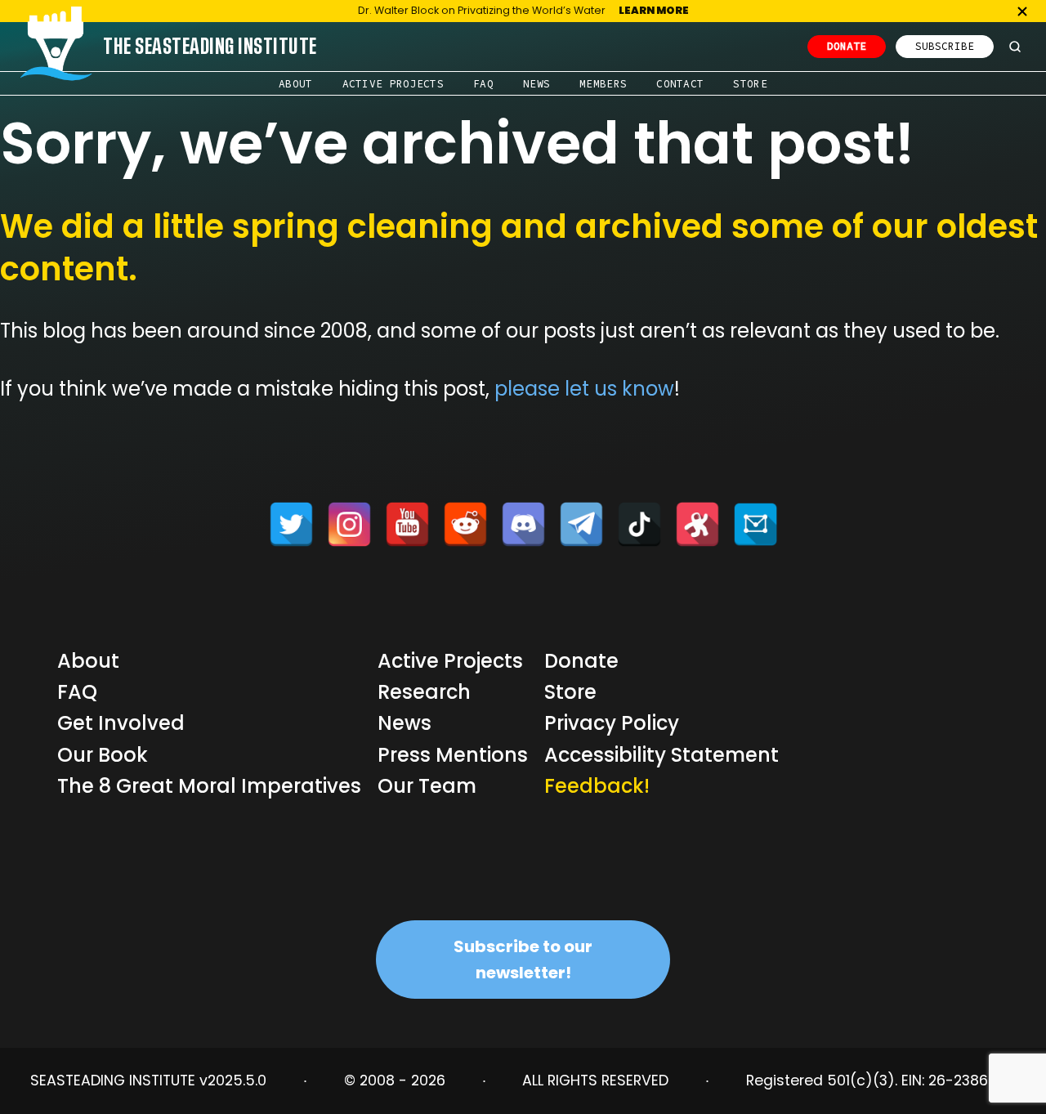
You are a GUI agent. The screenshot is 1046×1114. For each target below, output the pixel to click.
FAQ (483, 83)
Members (603, 83)
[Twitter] (291, 524)
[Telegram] (581, 524)
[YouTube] (407, 524)
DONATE (846, 45)
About (296, 83)
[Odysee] (697, 524)
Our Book (102, 754)
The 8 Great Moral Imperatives (209, 785)
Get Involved (121, 722)
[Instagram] (349, 524)
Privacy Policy (611, 722)
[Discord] (523, 524)
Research (424, 691)
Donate (581, 660)
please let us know (584, 388)
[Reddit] (465, 524)
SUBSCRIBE (944, 45)
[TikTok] (639, 524)
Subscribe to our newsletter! (523, 959)
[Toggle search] (1015, 46)
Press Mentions (453, 754)
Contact (680, 83)
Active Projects (393, 83)
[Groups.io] (755, 524)
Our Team (427, 785)
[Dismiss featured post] (1022, 11)
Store (750, 83)
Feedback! (597, 785)
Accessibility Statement (661, 754)
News (536, 83)
